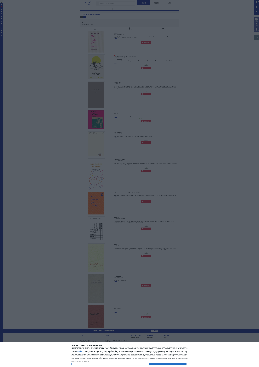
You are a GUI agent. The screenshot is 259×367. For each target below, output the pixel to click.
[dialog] (129, 354)
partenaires (79, 351)
